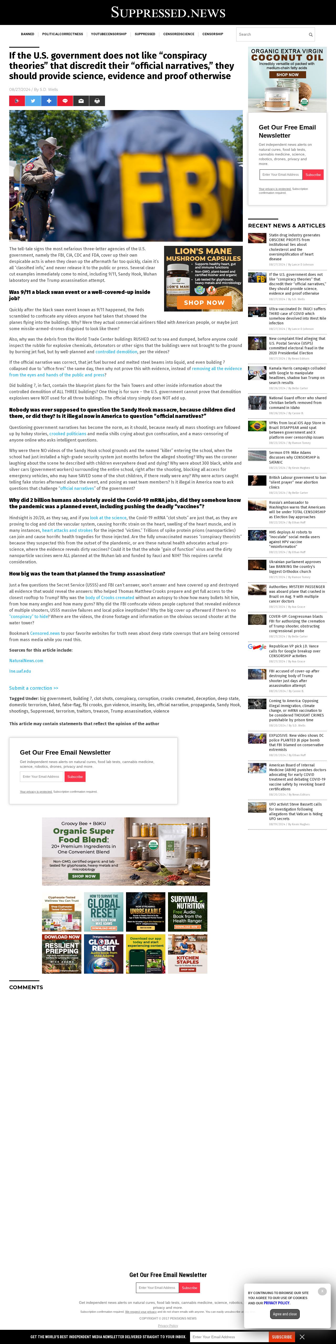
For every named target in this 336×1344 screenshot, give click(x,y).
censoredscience (178, 34)
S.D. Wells (49, 89)
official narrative (172, 704)
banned (27, 34)
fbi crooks (92, 704)
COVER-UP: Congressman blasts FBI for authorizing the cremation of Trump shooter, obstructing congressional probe (297, 623)
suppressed (145, 34)
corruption (148, 698)
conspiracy (125, 698)
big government (55, 698)
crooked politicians (67, 433)
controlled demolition (116, 351)
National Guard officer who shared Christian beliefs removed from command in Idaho (298, 403)
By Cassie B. (296, 413)
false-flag (71, 704)
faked (54, 704)
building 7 (82, 698)
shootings (18, 711)
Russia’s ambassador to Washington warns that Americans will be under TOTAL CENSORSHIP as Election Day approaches (297, 509)
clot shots (103, 698)
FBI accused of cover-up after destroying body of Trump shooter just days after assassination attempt (294, 678)
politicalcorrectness (62, 34)
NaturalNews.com (26, 660)
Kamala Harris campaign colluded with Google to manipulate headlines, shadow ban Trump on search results (297, 375)
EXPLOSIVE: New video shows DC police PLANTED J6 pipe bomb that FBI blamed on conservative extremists (296, 742)
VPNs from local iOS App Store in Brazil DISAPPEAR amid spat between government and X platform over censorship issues (297, 430)
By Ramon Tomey (299, 443)
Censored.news (45, 633)
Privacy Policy (168, 1326)
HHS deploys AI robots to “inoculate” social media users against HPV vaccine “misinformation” (294, 539)
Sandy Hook (228, 704)
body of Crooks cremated (109, 597)
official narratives (77, 488)
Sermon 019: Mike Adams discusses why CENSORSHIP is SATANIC (294, 457)
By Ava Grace (296, 607)
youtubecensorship (109, 34)
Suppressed (42, 711)
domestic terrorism (28, 704)
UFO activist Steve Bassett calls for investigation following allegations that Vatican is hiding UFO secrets (296, 811)
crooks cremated (177, 698)
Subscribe (282, 1337)
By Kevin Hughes (299, 468)
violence (161, 711)
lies (151, 704)
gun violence (116, 704)
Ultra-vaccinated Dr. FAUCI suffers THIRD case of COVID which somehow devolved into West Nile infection (297, 316)
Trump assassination (131, 711)
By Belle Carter (298, 388)
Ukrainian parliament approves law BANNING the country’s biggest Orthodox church (295, 567)
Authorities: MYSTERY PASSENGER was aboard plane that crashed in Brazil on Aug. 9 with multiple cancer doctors (297, 594)
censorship (212, 34)
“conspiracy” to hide (28, 616)
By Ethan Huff (296, 522)
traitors (84, 711)
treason (100, 711)
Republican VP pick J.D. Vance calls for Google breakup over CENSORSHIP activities (295, 651)
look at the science (108, 517)
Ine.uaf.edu (20, 671)
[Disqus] (126, 1060)
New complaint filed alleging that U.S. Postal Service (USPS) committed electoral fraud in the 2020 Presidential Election (297, 345)
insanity (138, 704)
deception (206, 698)
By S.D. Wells (296, 299)
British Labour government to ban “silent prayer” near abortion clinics (297, 482)
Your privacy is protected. (36, 791)
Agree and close (285, 1314)
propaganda (203, 704)
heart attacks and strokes (67, 530)
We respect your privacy (141, 1311)
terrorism (65, 711)
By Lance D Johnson (301, 264)
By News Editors (298, 358)
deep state (228, 698)
